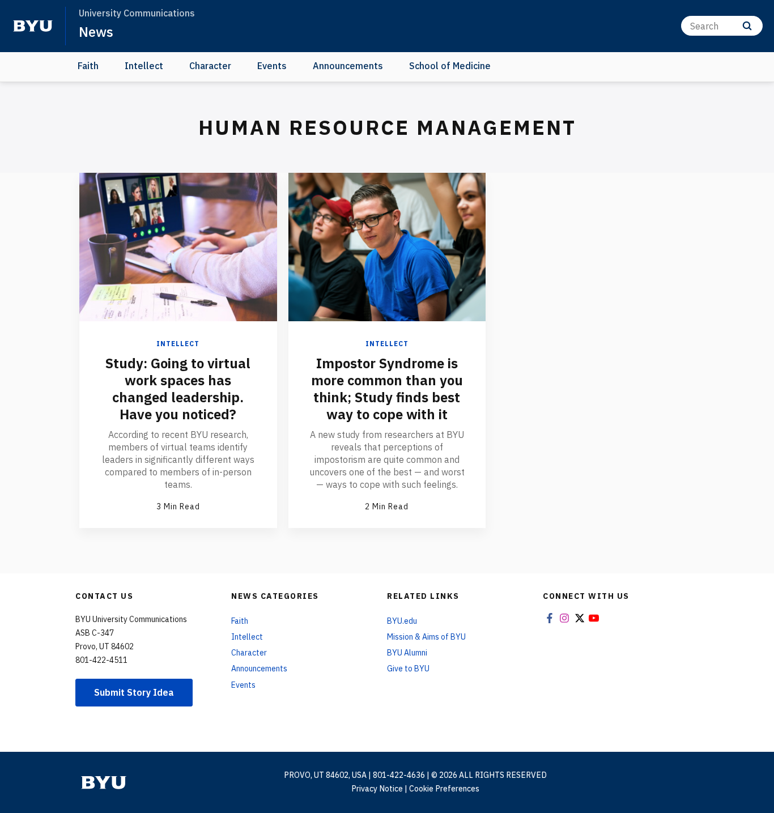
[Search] (747, 26)
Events (272, 65)
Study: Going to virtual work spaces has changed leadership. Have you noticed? (177, 388)
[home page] (33, 26)
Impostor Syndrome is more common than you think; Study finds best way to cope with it (387, 388)
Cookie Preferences (444, 789)
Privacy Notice (377, 789)
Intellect (144, 65)
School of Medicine (450, 65)
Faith (88, 65)
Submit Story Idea (134, 692)
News (96, 32)
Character (210, 65)
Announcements (348, 65)
